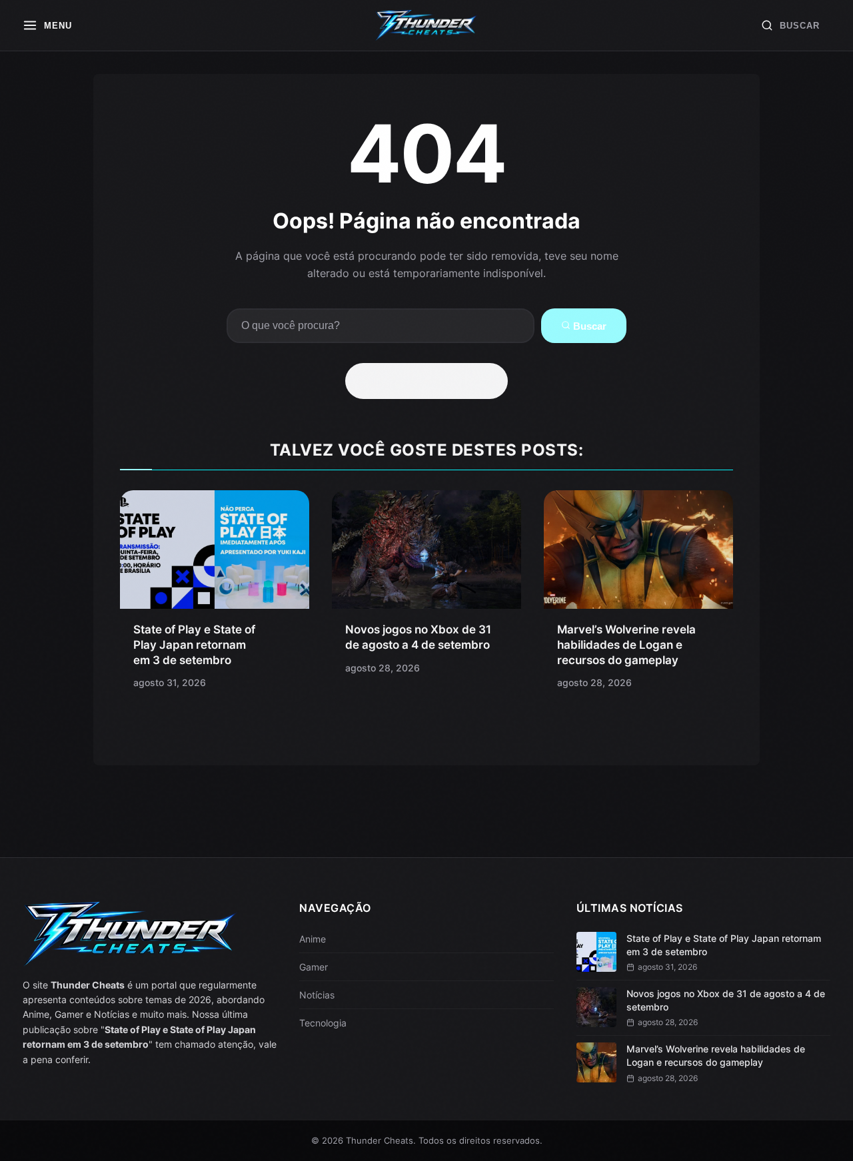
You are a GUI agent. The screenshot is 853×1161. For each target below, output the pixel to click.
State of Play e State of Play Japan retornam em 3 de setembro (194, 645)
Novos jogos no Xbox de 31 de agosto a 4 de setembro (725, 1000)
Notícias (317, 994)
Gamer (313, 966)
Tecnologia (323, 1022)
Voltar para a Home (431, 381)
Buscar (588, 326)
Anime (312, 939)
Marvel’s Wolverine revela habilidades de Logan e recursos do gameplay (626, 645)
